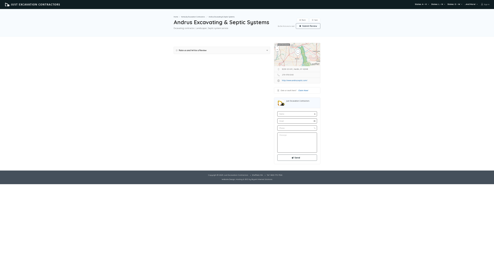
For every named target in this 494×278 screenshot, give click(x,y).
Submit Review (309, 26)
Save (316, 20)
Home (176, 17)
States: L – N (437, 4)
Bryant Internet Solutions (262, 179)
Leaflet (315, 64)
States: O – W (453, 4)
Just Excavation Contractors (297, 101)
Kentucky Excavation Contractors (193, 17)
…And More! (470, 4)
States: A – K (421, 4)
